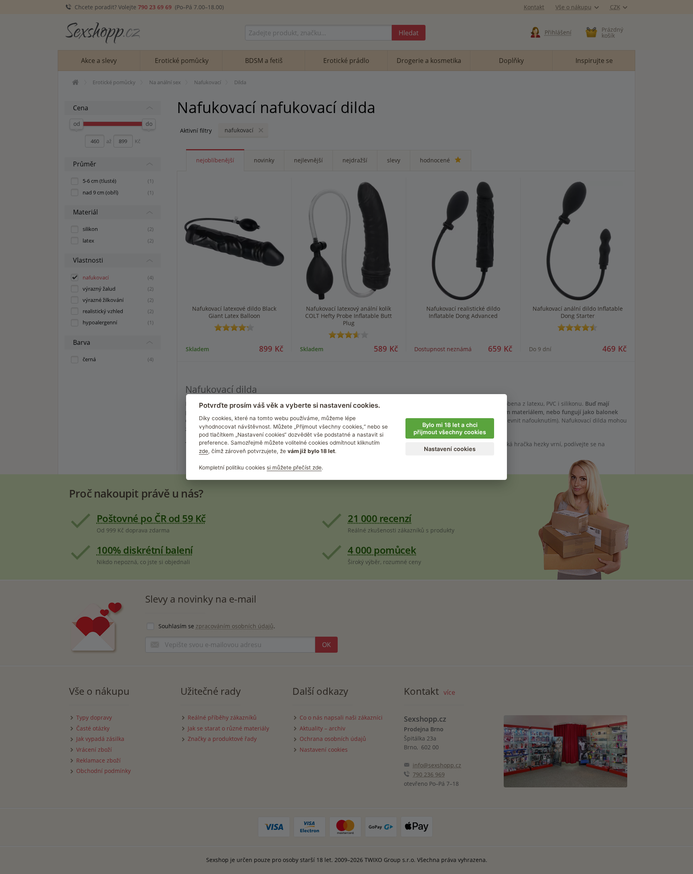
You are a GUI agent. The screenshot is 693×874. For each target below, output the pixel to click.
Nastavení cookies (450, 448)
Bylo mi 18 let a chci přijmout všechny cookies (449, 428)
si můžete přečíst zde (294, 467)
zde (203, 451)
